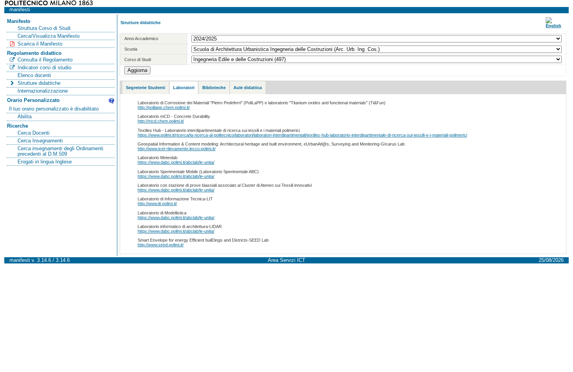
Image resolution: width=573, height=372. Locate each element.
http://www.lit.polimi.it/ (157, 203)
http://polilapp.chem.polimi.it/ (164, 107)
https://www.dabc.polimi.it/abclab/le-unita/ (176, 162)
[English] (553, 25)
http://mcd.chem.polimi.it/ (161, 121)
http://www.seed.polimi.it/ (161, 244)
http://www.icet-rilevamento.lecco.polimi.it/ (177, 148)
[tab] (145, 87)
